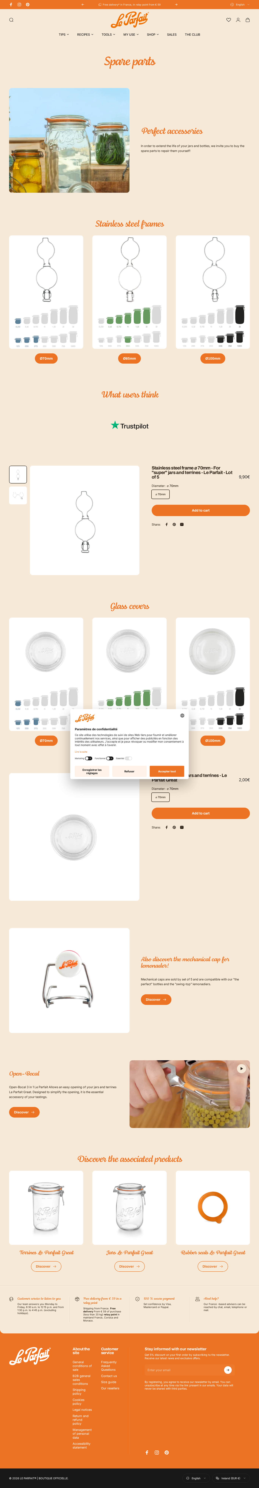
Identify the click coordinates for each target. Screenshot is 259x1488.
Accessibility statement (81, 1445)
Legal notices (82, 1410)
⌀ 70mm (160, 494)
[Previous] (83, 4)
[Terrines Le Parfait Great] (46, 1208)
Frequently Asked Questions (109, 1366)
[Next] (176, 4)
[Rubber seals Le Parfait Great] (213, 1208)
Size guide (108, 1382)
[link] (46, 292)
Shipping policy (79, 1391)
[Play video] (190, 1094)
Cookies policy (78, 1401)
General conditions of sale (82, 1366)
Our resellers (110, 1388)
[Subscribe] (228, 1370)
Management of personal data (82, 1433)
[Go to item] (18, 474)
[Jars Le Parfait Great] (129, 1208)
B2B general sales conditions (81, 1380)
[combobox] (240, 4)
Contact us (109, 1376)
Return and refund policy (81, 1420)
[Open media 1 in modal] (84, 520)
